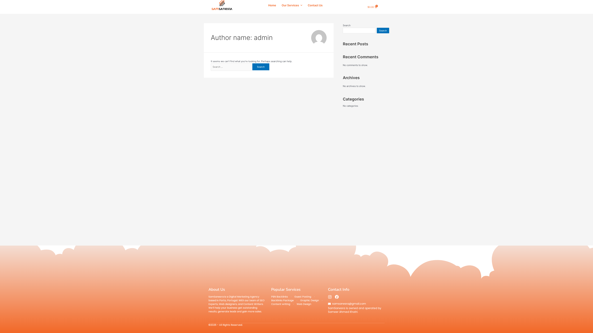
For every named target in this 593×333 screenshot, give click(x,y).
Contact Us (315, 5)
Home (272, 5)
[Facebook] (337, 297)
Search (347, 25)
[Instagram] (330, 297)
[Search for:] (231, 66)
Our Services (290, 5)
